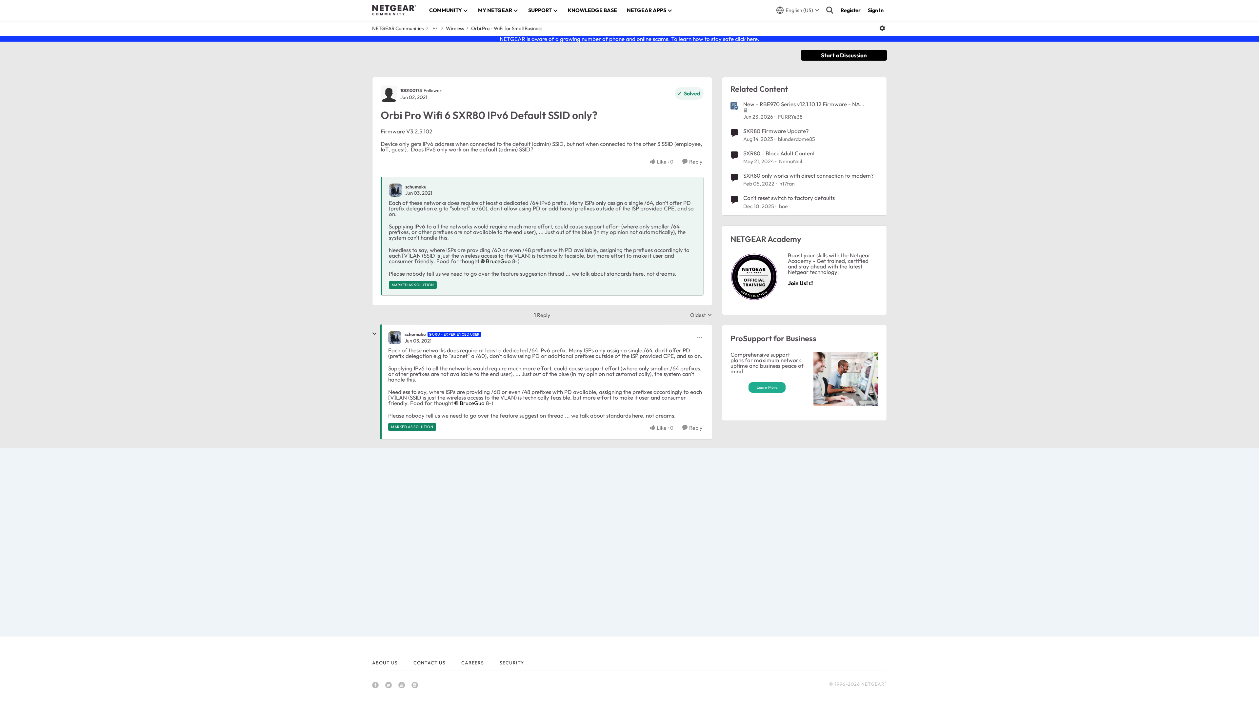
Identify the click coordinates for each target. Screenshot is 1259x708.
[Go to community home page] (394, 10)
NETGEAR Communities (398, 28)
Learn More (767, 387)
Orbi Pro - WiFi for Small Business (506, 28)
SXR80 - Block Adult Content (779, 153)
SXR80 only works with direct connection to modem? (808, 175)
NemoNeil (790, 161)
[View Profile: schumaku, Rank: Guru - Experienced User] (394, 337)
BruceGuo (498, 261)
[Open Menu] (882, 28)
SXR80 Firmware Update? (776, 131)
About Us (385, 663)
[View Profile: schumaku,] (395, 190)
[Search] (830, 10)
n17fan (787, 183)
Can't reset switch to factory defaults (789, 197)
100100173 (411, 90)
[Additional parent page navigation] (435, 28)
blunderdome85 (796, 139)
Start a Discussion (844, 55)
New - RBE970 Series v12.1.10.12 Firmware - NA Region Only (801, 104)
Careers (472, 663)
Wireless (455, 28)
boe (783, 206)
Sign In (876, 10)
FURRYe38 (790, 116)
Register (851, 10)
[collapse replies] (374, 334)
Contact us (429, 663)
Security (512, 663)
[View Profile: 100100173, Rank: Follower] (389, 94)
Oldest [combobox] (701, 315)
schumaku (416, 187)
